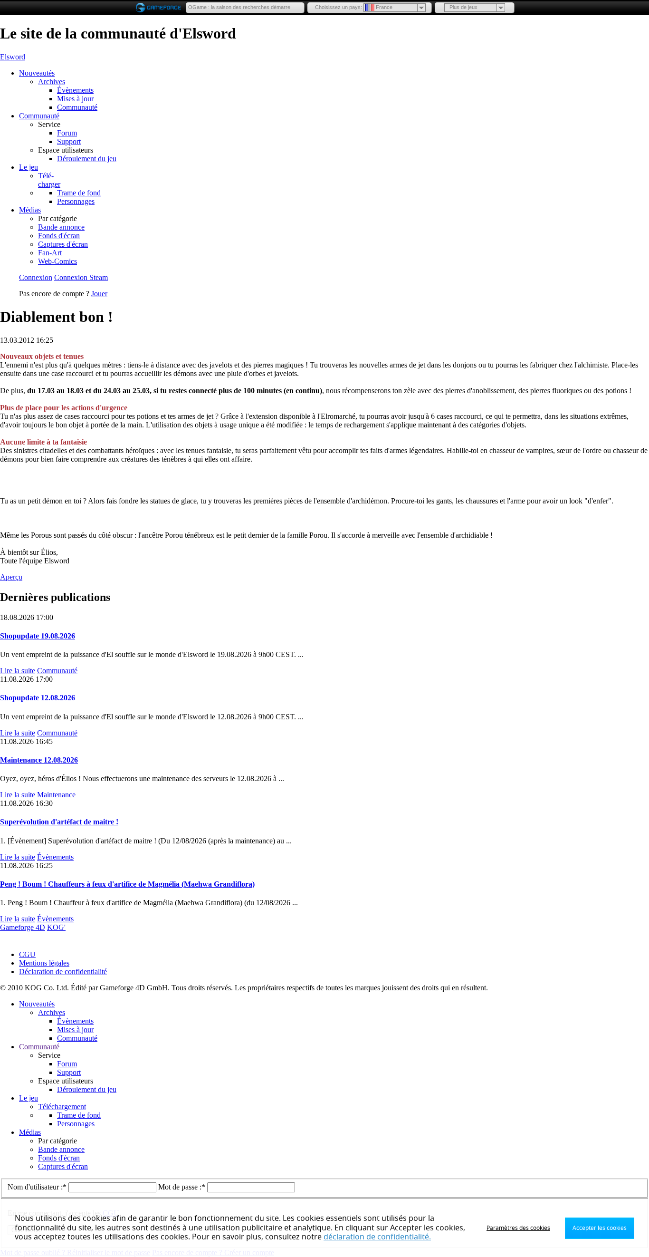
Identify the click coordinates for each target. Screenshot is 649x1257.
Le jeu (28, 167)
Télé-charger (49, 180)
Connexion (35, 277)
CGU (27, 954)
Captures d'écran (63, 244)
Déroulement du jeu (86, 159)
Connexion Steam (81, 277)
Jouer (99, 294)
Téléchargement (62, 1106)
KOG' (56, 927)
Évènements (75, 90)
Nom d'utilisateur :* (38, 1187)
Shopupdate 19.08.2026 (37, 636)
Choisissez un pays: (338, 7)
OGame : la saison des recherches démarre (239, 7)
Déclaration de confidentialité (63, 971)
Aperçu (11, 577)
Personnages (76, 201)
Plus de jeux (463, 7)
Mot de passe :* (182, 1187)
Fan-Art (50, 253)
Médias (30, 210)
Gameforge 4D (22, 927)
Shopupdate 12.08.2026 (37, 698)
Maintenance (56, 795)
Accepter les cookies (600, 1228)
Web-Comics (57, 261)
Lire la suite (17, 671)
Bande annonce (61, 227)
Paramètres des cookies (518, 1228)
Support (69, 141)
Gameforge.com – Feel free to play (160, 7)
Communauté (77, 107)
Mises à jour (75, 99)
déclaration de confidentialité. (377, 1237)
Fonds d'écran (59, 236)
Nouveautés (37, 73)
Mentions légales (44, 963)
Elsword (12, 57)
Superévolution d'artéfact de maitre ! (59, 822)
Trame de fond (79, 193)
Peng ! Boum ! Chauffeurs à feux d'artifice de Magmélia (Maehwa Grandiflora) (127, 884)
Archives (51, 81)
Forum (67, 133)
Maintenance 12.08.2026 (39, 760)
